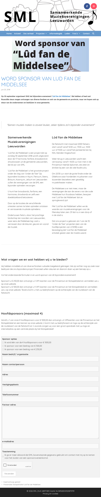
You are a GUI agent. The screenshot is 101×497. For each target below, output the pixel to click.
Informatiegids (56, 33)
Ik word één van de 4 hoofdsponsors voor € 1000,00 (28, 342)
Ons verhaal (28, 33)
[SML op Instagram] (94, 6)
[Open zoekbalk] (93, 33)
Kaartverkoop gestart (11, 482)
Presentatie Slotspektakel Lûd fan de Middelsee (22, 484)
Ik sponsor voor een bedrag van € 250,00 (23, 349)
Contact (86, 33)
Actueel (17, 33)
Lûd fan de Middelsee (61, 96)
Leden (67, 33)
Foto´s (75, 33)
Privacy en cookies (50, 494)
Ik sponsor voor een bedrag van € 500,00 (23, 346)
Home (9, 33)
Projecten (40, 33)
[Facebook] (87, 6)
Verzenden (9, 473)
